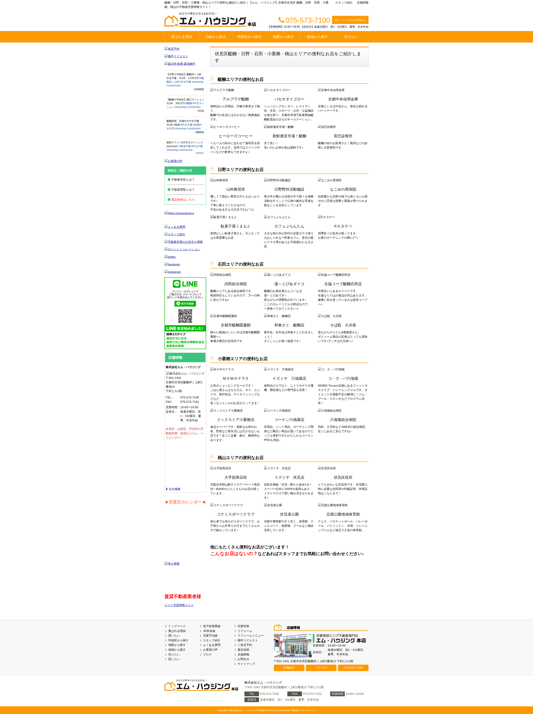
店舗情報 (363, 2)
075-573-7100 (353, 667)
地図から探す (283, 37)
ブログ (207, 654)
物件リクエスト (248, 640)
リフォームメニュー (251, 635)
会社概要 (175, 489)
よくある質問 (211, 645)
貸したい (174, 659)
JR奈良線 (209, 631)
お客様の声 (210, 649)
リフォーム (245, 631)
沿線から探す (215, 37)
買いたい (174, 635)
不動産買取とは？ (183, 189)
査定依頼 (243, 649)
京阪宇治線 (210, 635)
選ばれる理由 (181, 37)
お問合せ (243, 659)
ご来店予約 (245, 645)
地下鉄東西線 (211, 626)
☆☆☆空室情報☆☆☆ (179, 605)
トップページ (177, 626)
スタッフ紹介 (344, 2)
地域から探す (317, 37)
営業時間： (173, 407)
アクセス (321, 667)
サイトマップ (246, 663)
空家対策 (243, 626)
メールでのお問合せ (352, 20)
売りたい (351, 37)
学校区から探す (249, 37)
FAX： (170, 401)
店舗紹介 (289, 667)
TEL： (170, 397)
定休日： (171, 411)
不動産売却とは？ (183, 179)
